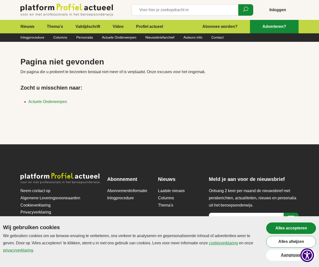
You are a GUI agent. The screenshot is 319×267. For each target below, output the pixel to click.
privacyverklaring (18, 250)
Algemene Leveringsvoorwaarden (50, 198)
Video (118, 26)
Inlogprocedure (32, 37)
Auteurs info (192, 37)
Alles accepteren (291, 228)
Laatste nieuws (171, 191)
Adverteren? (274, 26)
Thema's (55, 26)
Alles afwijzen (291, 241)
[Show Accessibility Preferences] (307, 255)
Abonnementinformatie (127, 191)
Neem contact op (35, 191)
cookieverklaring (223, 243)
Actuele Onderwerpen (119, 37)
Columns (60, 37)
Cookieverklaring (35, 205)
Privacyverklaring (35, 212)
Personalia (84, 37)
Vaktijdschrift (88, 26)
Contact (217, 37)
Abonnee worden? (220, 26)
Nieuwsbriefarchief (159, 37)
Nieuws (27, 26)
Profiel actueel (149, 26)
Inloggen (277, 10)
